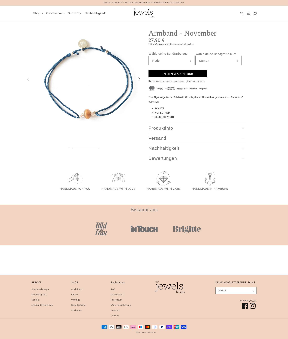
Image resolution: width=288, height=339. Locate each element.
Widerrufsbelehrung (121, 305)
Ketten (74, 294)
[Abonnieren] (253, 290)
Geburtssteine (78, 305)
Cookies (115, 315)
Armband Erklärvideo (42, 305)
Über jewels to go (40, 289)
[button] (38, 13)
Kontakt (36, 300)
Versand (162, 44)
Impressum (116, 300)
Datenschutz (117, 294)
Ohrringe (75, 300)
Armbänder (76, 289)
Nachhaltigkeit (39, 294)
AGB (113, 289)
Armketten (76, 310)
